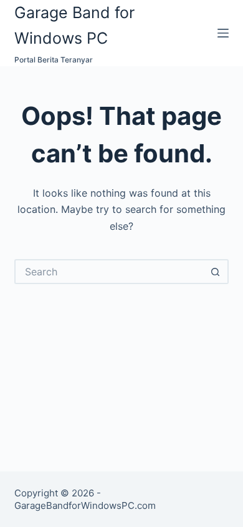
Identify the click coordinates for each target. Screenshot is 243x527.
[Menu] (223, 33)
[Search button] (216, 271)
